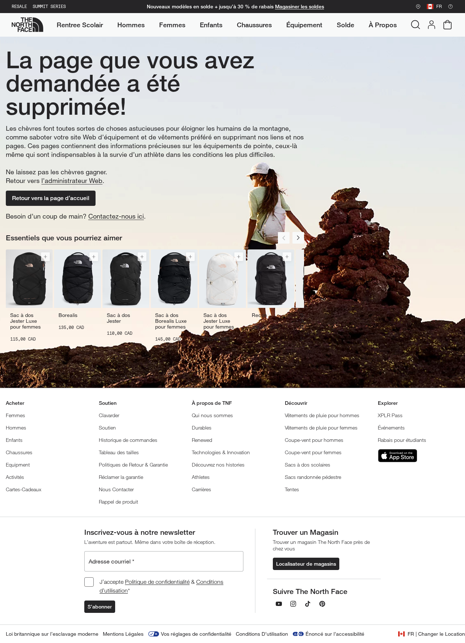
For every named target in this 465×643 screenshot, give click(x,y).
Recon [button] (259, 315)
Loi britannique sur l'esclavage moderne (52, 634)
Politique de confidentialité (157, 581)
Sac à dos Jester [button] (118, 318)
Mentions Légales (123, 634)
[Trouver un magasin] (418, 6)
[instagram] (293, 604)
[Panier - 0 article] (447, 24)
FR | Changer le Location (436, 634)
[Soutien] (450, 6)
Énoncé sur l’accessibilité (335, 634)
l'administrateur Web (71, 180)
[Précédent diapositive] (284, 238)
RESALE (19, 6)
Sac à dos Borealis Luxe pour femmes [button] (171, 321)
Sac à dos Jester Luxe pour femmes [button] (25, 321)
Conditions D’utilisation (262, 634)
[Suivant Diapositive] (298, 238)
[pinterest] (322, 604)
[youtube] (278, 604)
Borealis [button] (67, 315)
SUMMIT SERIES (49, 6)
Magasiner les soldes (299, 6)
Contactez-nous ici (116, 216)
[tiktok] (308, 604)
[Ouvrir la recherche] (415, 24)
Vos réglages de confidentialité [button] (196, 634)
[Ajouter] (45, 256)
